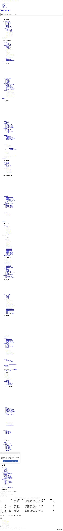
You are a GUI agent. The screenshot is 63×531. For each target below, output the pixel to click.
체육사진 (5, 58)
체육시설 (5, 144)
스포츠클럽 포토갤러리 (10, 60)
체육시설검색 (8, 360)
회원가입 (7, 3)
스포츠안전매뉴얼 (9, 32)
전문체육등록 (6, 162)
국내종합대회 (8, 165)
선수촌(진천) (8, 446)
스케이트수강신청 (9, 126)
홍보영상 (7, 51)
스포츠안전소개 (9, 29)
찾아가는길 (6, 227)
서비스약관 (4, 520)
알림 (5, 225)
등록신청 (7, 122)
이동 (7, 525)
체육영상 (5, 50)
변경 (6, 512)
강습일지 (7, 132)
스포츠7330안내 (9, 124)
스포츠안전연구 (9, 30)
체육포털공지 (8, 226)
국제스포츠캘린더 (9, 383)
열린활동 (5, 90)
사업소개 (7, 366)
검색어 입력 (3, 14)
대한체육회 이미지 (7, 45)
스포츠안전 (6, 28)
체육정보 (4, 16)
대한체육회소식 (7, 21)
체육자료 (7, 25)
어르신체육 (8, 81)
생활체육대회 (8, 136)
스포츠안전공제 (9, 31)
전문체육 (4, 158)
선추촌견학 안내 (9, 94)
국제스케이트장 (9, 449)
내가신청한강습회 (9, 131)
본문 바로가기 (3, 0)
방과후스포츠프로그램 (10, 84)
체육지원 (4, 61)
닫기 (18, 453)
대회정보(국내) (7, 164)
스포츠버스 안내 (9, 91)
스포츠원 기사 (8, 43)
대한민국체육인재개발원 (10, 200)
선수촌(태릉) (8, 447)
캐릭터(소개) (8, 47)
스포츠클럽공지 (9, 27)
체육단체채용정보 (9, 205)
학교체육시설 (11, 148)
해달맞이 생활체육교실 (10, 127)
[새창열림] (4, 4)
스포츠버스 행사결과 (10, 92)
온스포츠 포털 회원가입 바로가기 (10, 461)
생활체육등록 (6, 121)
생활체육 (4, 98)
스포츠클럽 (11, 361)
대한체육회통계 (7, 255)
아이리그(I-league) (9, 86)
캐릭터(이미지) (9, 48)
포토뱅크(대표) (9, 59)
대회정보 (5, 135)
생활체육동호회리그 (9, 139)
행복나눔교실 (8, 85)
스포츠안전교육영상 (9, 33)
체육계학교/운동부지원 (10, 89)
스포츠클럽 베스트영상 (10, 272)
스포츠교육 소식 (9, 201)
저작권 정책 (4, 522)
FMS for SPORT (7, 369)
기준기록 (7, 167)
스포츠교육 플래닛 (9, 197)
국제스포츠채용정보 (9, 206)
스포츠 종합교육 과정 (10, 199)
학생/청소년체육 (7, 83)
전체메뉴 (4, 235)
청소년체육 (8, 80)
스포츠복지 (6, 202)
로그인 (4, 3)
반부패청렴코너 (9, 213)
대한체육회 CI (8, 46)
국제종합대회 (8, 382)
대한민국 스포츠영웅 (10, 203)
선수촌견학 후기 (9, 312)
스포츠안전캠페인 (9, 34)
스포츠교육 (6, 196)
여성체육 (7, 82)
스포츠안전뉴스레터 (9, 254)
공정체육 (5, 212)
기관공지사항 (8, 22)
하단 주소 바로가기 (15, 0)
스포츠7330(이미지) (9, 49)
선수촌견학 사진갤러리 (10, 313)
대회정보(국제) (7, 168)
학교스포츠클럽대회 (9, 87)
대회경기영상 (8, 271)
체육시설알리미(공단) (12, 149)
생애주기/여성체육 (7, 78)
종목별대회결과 (9, 166)
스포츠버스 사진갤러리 (10, 93)
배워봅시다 (8, 270)
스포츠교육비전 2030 (10, 198)
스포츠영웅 (8, 273)
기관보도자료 (8, 23)
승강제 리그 (6, 365)
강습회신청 (8, 130)
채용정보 (5, 204)
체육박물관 (8, 450)
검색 (15, 14)
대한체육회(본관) (9, 228)
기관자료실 (8, 24)
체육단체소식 (8, 26)
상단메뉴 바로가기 (9, 0)
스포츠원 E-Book (9, 44)
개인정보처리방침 (5, 521)
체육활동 (5, 123)
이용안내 (4, 221)
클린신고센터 (8, 214)
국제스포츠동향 (9, 384)
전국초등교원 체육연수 (10, 88)
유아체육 (7, 79)
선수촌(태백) (8, 448)
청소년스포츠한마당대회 (10, 138)
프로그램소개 (8, 129)
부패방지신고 (8, 433)
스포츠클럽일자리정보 (10, 207)
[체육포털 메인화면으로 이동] (5, 10)
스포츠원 (5, 42)
